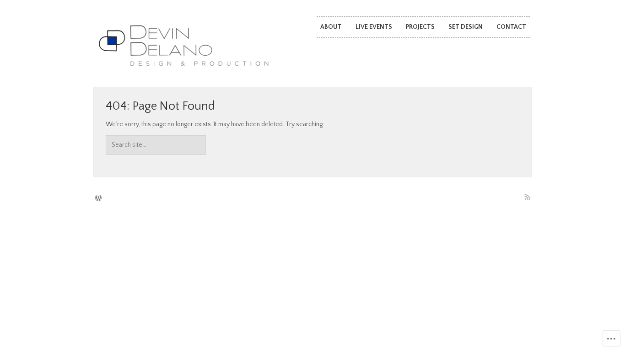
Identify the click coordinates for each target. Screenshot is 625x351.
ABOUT (331, 27)
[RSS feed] (527, 197)
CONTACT (511, 27)
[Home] (183, 46)
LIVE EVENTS (374, 27)
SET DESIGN (465, 27)
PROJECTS (420, 27)
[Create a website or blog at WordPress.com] (98, 199)
